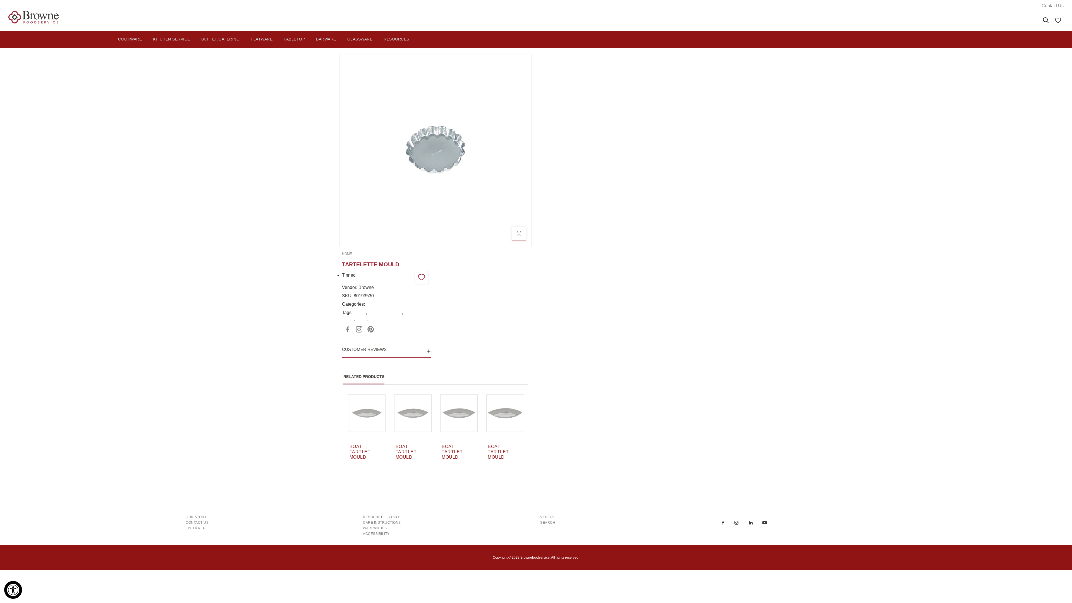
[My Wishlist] (1058, 21)
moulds (375, 312)
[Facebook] (347, 329)
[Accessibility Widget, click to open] (13, 590)
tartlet (361, 318)
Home (347, 254)
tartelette (393, 312)
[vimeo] (370, 329)
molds (360, 312)
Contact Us (1053, 5)
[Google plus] (359, 329)
